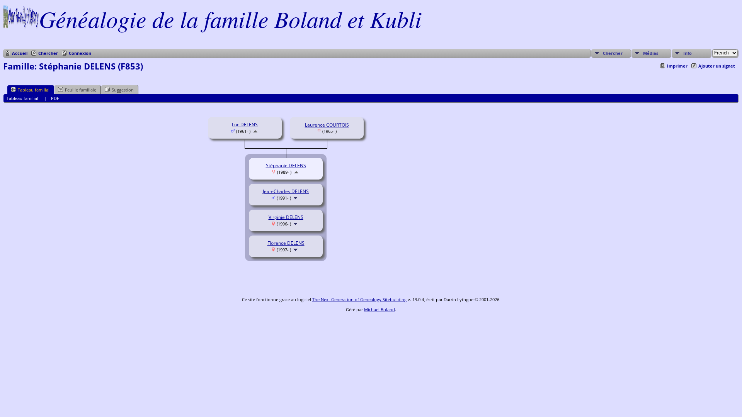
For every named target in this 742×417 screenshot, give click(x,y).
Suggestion (123, 90)
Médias (650, 53)
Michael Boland (379, 309)
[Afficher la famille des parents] (255, 131)
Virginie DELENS (286, 217)
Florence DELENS (286, 243)
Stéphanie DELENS (286, 165)
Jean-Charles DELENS (286, 191)
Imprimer (677, 66)
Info (687, 53)
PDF (55, 98)
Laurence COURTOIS (327, 125)
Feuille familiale (80, 90)
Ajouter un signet (716, 66)
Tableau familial (33, 90)
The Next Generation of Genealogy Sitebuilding (359, 299)
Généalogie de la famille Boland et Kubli (230, 18)
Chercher (48, 53)
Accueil (19, 53)
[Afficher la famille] (296, 198)
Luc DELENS (245, 124)
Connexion (80, 53)
